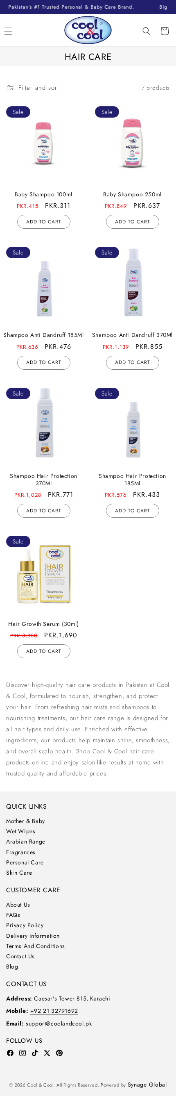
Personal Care (25, 862)
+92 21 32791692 (54, 1011)
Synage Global (147, 1084)
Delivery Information (33, 936)
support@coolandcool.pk (59, 1023)
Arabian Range (25, 841)
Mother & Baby (25, 821)
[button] (147, 31)
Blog (12, 966)
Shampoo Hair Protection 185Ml (132, 479)
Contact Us (20, 956)
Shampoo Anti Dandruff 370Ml (132, 335)
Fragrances (21, 852)
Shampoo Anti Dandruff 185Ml (43, 335)
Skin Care (19, 873)
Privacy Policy (24, 925)
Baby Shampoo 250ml (132, 194)
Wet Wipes (20, 831)
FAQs (13, 915)
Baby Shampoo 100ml (43, 194)
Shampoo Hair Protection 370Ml (43, 479)
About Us (18, 904)
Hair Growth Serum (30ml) (43, 624)
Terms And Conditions (35, 946)
